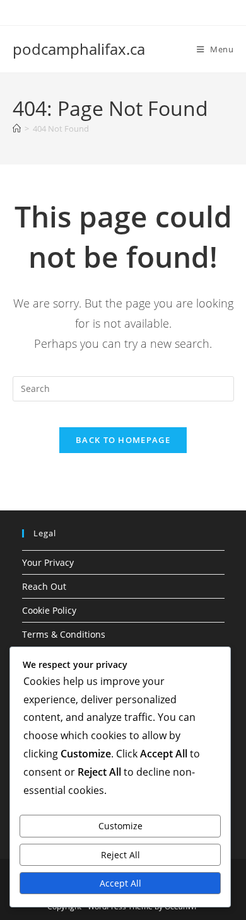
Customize (120, 826)
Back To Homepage (123, 440)
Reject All (120, 855)
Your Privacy (48, 562)
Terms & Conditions (63, 634)
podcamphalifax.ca (79, 48)
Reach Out (44, 586)
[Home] (17, 128)
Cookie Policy (49, 610)
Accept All (120, 883)
